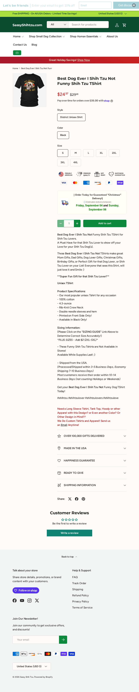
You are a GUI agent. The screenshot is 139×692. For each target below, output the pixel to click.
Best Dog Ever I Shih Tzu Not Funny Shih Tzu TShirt (41, 68)
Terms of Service (82, 607)
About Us (112, 36)
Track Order (79, 583)
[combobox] (78, 24)
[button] (134, 5)
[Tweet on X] (69, 499)
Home (15, 68)
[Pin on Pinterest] (83, 499)
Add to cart (104, 223)
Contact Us (19, 44)
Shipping (77, 589)
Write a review (69, 533)
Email (64, 425)
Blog (34, 44)
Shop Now (83, 60)
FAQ (75, 577)
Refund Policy (80, 595)
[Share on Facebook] (76, 499)
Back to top (68, 556)
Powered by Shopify (43, 677)
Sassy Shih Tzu (26, 677)
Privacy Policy (80, 601)
